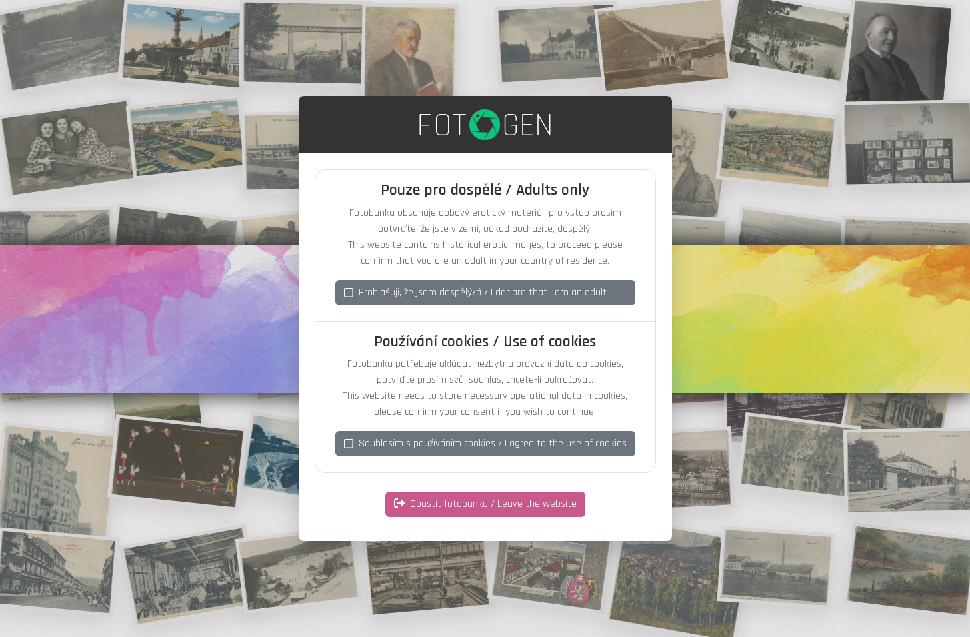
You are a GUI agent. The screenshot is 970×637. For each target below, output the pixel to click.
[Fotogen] (485, 124)
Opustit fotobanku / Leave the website (493, 504)
